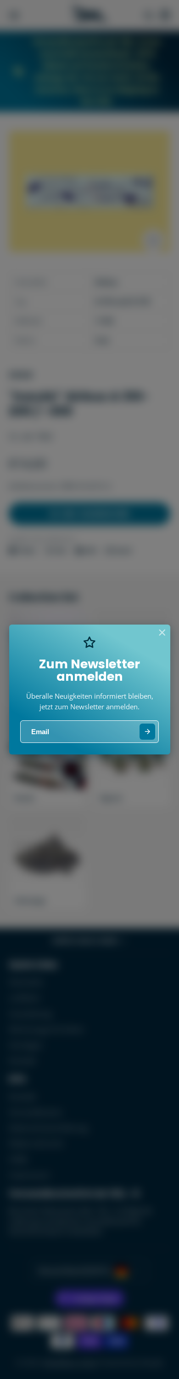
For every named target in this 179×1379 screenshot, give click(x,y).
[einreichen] (148, 732)
